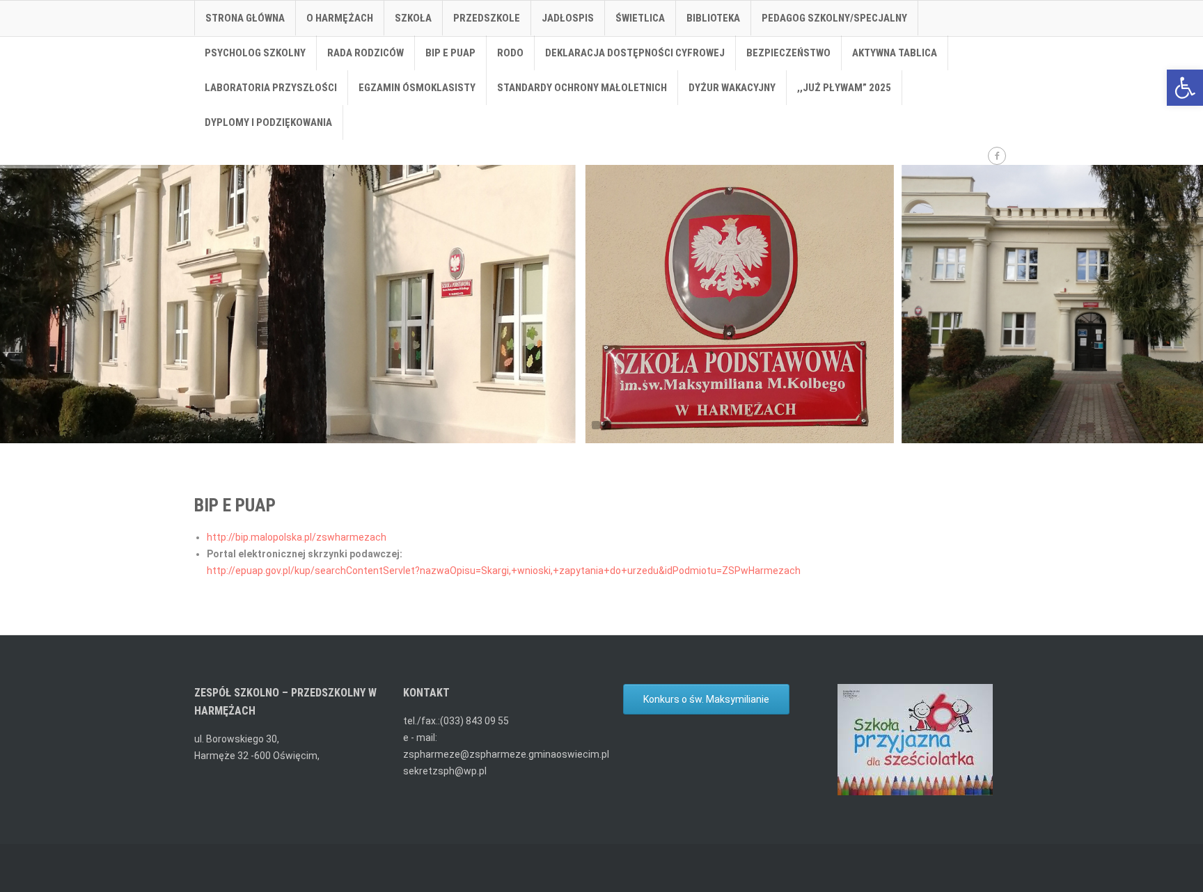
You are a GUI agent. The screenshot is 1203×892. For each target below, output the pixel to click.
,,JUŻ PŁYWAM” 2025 (844, 87)
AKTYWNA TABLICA (894, 53)
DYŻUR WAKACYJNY (732, 87)
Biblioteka (713, 18)
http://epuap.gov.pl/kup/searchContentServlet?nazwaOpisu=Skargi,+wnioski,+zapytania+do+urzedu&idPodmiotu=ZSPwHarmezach (504, 570)
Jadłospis (568, 18)
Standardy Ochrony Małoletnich (582, 87)
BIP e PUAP (450, 53)
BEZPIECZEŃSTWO (788, 53)
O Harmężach (339, 18)
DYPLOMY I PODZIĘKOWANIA (268, 122)
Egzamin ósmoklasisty (417, 87)
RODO (510, 53)
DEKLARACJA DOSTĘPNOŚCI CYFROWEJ (635, 53)
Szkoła (413, 18)
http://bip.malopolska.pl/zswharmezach (296, 537)
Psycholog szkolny (255, 53)
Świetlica (640, 18)
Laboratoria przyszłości (271, 87)
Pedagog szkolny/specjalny (834, 18)
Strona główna (245, 18)
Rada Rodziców (365, 53)
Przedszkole (486, 18)
